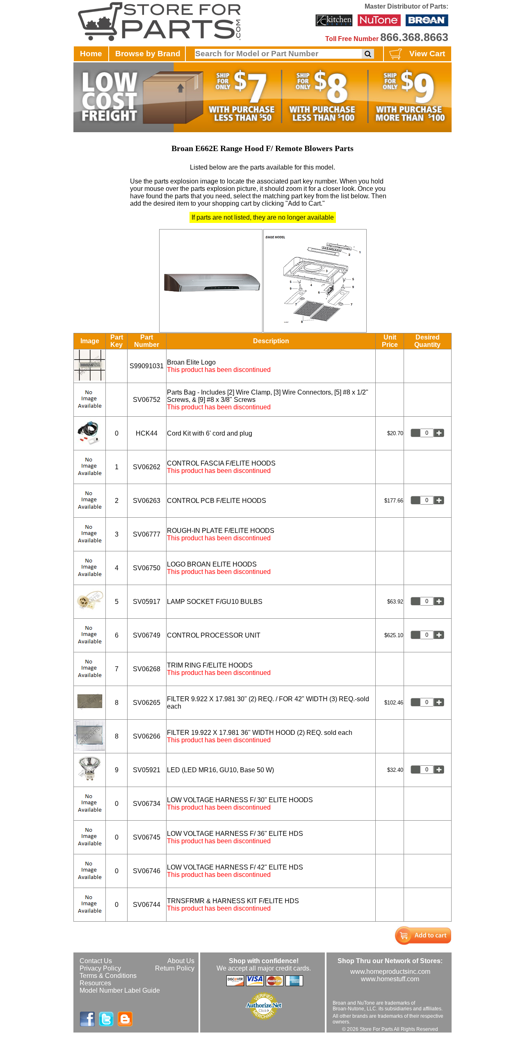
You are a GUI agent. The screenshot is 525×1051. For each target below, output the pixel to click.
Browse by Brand (147, 53)
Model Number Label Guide (120, 990)
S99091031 (147, 366)
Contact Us (96, 960)
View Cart (427, 53)
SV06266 (146, 736)
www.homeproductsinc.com (390, 971)
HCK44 (147, 433)
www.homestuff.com (390, 978)
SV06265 (146, 702)
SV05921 (146, 769)
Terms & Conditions (108, 975)
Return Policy (174, 968)
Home (91, 53)
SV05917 (146, 601)
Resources (95, 983)
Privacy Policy (100, 968)
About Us (180, 960)
